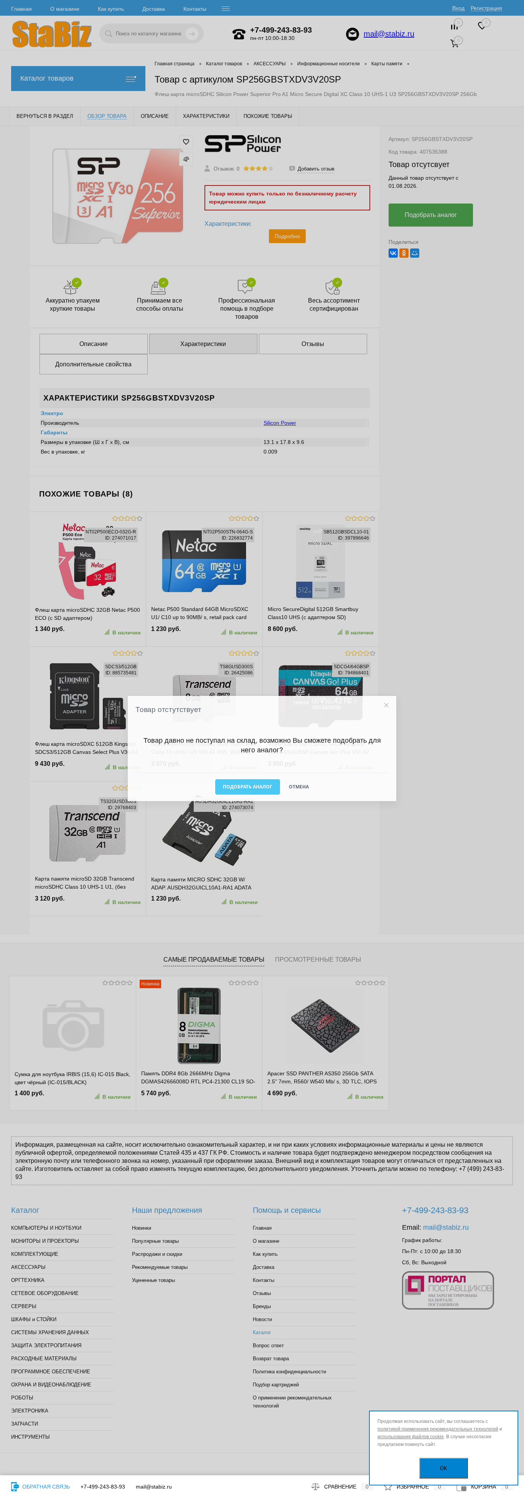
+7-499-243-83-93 (103, 1487)
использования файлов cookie (410, 1436)
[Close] (386, 705)
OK (443, 1468)
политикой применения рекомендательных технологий (437, 1429)
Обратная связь (45, 1487)
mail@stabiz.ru (154, 1487)
